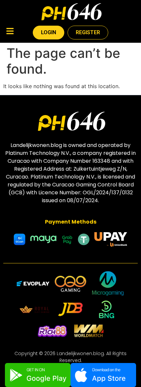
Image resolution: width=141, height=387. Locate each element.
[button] (9, 32)
